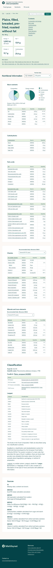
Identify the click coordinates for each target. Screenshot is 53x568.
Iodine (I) (10, 352)
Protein (9, 118)
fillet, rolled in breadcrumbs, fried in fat (40, 64)
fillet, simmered (35, 61)
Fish (3, 13)
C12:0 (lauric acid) (12, 191)
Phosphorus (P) (11, 335)
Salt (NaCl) (10, 322)
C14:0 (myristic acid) (12, 194)
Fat (8, 111)
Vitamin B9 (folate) (12, 292)
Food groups (7, 7)
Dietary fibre (11, 116)
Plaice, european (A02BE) (22, 374)
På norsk (26, 7)
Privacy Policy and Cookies (34, 552)
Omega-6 (10, 181)
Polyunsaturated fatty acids (14, 176)
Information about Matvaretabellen (36, 550)
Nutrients (17, 7)
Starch (9, 142)
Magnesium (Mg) (12, 332)
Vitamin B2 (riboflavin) (13, 282)
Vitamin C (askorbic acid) (13, 297)
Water (9, 123)
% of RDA (43, 257)
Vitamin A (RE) (11, 262)
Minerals (30, 29)
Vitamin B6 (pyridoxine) (13, 290)
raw (3, 61)
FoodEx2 (10, 448)
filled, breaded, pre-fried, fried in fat (23, 61)
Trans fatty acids (12, 171)
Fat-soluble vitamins (13, 257)
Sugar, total (10, 145)
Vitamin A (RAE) (11, 260)
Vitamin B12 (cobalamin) (13, 295)
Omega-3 (10, 179)
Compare (30, 75)
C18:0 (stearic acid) (12, 199)
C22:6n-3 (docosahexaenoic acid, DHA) (17, 237)
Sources (30, 35)
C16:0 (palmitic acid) (12, 196)
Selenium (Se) (11, 347)
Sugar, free (10, 150)
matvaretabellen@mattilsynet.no (9, 560)
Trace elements (32, 31)
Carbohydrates (32, 25)
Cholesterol (10, 184)
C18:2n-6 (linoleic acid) (13, 216)
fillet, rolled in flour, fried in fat (24, 64)
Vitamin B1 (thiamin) (12, 280)
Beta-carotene (12, 267)
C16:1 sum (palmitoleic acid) (14, 206)
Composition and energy (34, 21)
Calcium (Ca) (11, 325)
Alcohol (9, 121)
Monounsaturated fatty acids (14, 174)
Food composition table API (34, 547)
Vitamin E (10, 272)
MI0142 (23, 123)
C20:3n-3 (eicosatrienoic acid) (15, 221)
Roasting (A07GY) (35, 387)
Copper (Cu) (11, 350)
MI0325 (24, 260)
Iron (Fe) (10, 342)
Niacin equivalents (12, 287)
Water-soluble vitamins (13, 277)
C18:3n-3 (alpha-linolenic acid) (14, 218)
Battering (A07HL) (26, 387)
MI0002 (24, 111)
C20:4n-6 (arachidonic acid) (14, 230)
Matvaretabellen (12, 3)
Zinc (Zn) (10, 345)
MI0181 (23, 113)
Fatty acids (31, 23)
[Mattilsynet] (10, 546)
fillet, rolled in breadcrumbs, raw (9, 64)
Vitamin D (10, 270)
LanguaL (10, 463)
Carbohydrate (11, 113)
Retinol (10, 265)
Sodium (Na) (11, 327)
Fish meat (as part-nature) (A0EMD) (30, 382)
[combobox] (36, 14)
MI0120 (23, 322)
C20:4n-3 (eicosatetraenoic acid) (15, 227)
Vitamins (30, 27)
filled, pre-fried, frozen (9, 61)
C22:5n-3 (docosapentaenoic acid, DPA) (17, 235)
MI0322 (24, 262)
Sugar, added (11, 147)
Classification (31, 33)
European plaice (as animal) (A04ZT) (30, 380)
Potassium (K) (11, 330)
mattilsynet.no (31, 554)
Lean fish (8, 13)
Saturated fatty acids (13, 169)
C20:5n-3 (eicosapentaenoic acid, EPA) (17, 232)
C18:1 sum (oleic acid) (13, 209)
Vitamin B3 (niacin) (12, 285)
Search (47, 14)
